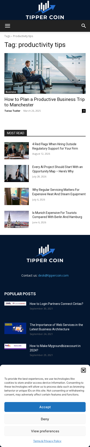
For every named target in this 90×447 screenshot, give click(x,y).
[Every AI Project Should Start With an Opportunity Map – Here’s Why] (16, 173)
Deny (45, 419)
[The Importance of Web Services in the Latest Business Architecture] (15, 328)
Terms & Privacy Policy (47, 441)
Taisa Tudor (12, 110)
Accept (45, 407)
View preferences (45, 431)
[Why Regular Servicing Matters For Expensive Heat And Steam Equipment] (16, 196)
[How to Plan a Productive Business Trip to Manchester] (45, 73)
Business (11, 91)
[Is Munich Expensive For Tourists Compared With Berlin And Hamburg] (16, 219)
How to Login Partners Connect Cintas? (56, 304)
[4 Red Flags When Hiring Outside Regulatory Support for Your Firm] (16, 150)
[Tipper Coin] (45, 10)
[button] (83, 370)
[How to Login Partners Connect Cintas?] (15, 304)
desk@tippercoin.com (53, 275)
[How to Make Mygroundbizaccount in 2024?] (15, 346)
